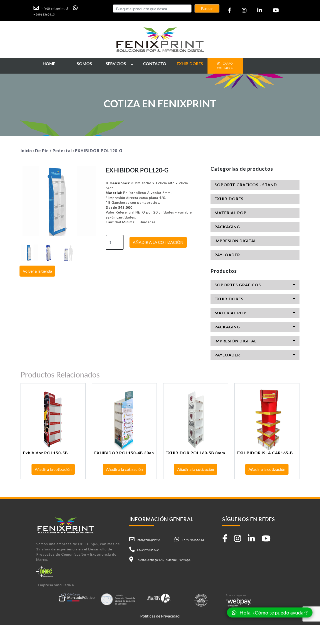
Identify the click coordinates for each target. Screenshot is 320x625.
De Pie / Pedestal (53, 150)
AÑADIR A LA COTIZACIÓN (158, 242)
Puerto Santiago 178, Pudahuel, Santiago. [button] (164, 560)
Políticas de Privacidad (160, 615)
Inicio (26, 150)
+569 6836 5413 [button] (193, 540)
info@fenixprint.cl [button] (148, 540)
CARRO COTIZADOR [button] (225, 66)
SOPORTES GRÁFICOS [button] (237, 284)
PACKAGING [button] (227, 226)
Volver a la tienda (37, 271)
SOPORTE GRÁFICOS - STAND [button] (245, 184)
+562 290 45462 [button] (148, 550)
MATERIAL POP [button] (230, 212)
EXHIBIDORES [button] (229, 198)
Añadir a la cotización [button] (53, 469)
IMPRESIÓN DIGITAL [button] (235, 240)
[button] (53, 8)
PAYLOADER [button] (227, 254)
